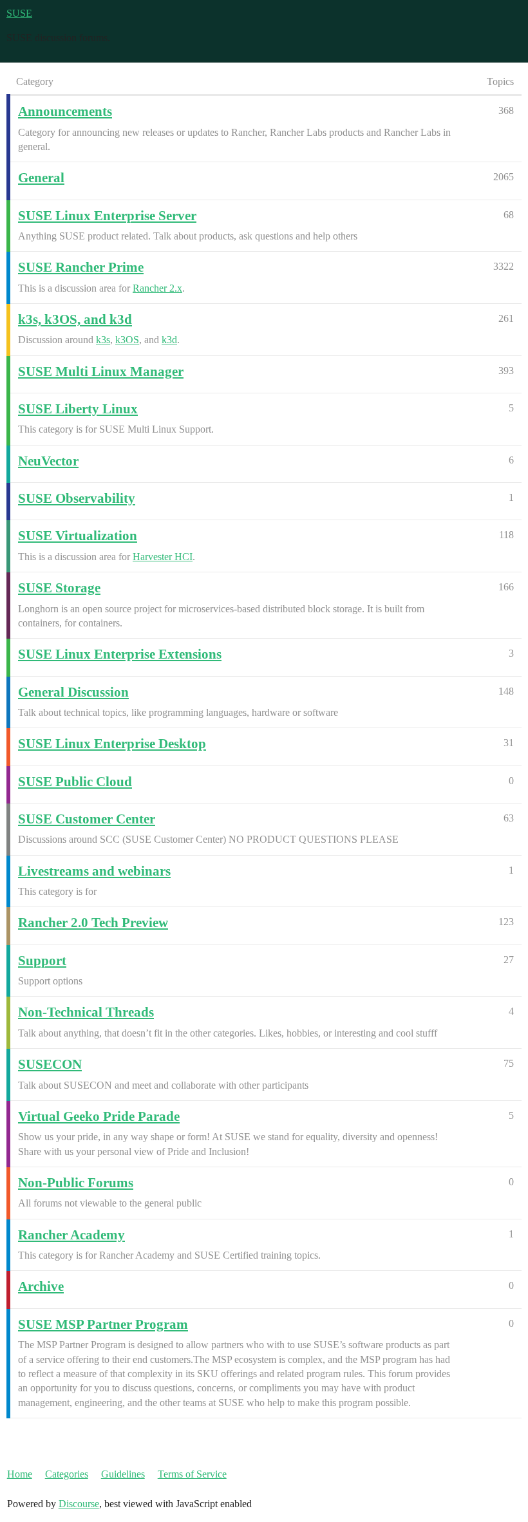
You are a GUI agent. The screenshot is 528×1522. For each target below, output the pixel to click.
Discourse (79, 1503)
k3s (103, 339)
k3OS (127, 339)
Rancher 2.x (157, 288)
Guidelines (123, 1474)
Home (19, 1474)
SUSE (19, 13)
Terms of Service (192, 1474)
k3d (169, 339)
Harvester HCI (163, 556)
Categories (66, 1474)
